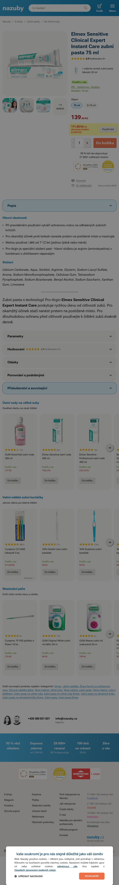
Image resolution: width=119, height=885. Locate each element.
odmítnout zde (67, 866)
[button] (28, 876)
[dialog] (59, 865)
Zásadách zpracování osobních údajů (35, 870)
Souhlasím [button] (92, 875)
